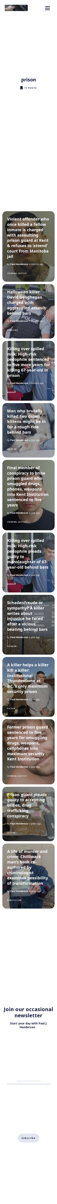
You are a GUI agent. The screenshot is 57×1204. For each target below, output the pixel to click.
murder (11, 392)
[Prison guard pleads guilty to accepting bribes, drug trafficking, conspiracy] (28, 814)
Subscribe (28, 1137)
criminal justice (17, 273)
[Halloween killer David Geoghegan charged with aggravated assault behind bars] (28, 311)
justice (11, 833)
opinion (12, 449)
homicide (12, 330)
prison (11, 708)
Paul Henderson (19, 264)
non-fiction (14, 900)
